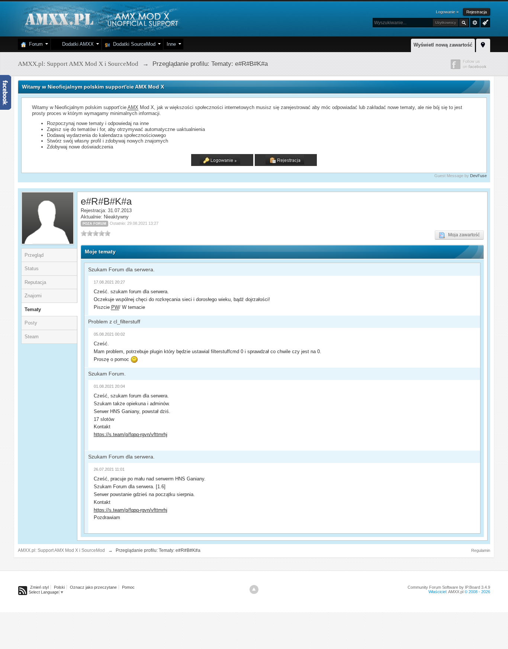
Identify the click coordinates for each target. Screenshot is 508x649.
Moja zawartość (462, 234)
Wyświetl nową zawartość (443, 45)
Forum (34, 44)
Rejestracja (476, 12)
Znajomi (33, 295)
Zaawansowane (475, 23)
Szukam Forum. (107, 374)
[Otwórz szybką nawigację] (483, 44)
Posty (31, 323)
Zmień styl (39, 587)
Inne (171, 44)
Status (32, 268)
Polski (59, 587)
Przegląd (34, 255)
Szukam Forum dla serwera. (121, 269)
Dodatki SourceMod (132, 44)
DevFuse (478, 175)
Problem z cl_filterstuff (114, 321)
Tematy (33, 309)
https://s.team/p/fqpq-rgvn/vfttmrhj (130, 434)
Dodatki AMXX (76, 44)
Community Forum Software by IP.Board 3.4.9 (449, 587)
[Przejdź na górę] (254, 589)
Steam (32, 336)
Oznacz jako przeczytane (93, 587)
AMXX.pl (455, 591)
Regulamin (480, 550)
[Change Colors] (484, 22)
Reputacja (35, 282)
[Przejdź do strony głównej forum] (100, 18)
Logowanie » (447, 12)
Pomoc (128, 587)
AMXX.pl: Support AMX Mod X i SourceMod (61, 550)
